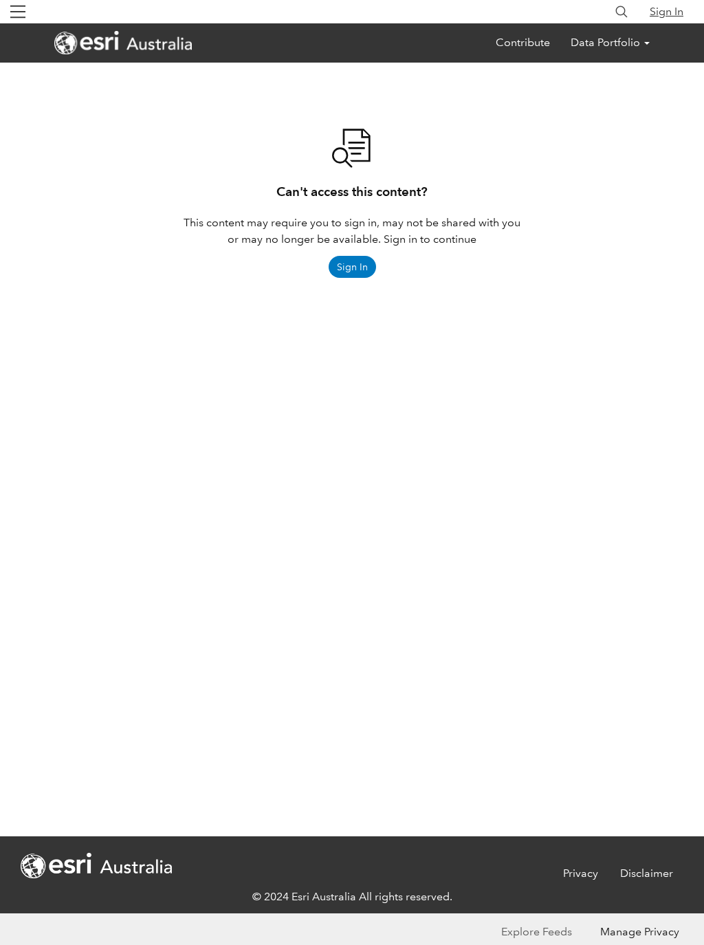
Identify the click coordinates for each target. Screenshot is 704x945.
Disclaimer (646, 873)
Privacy (580, 873)
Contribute (523, 42)
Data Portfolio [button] (607, 42)
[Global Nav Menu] (18, 11)
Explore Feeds (536, 931)
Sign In (666, 11)
